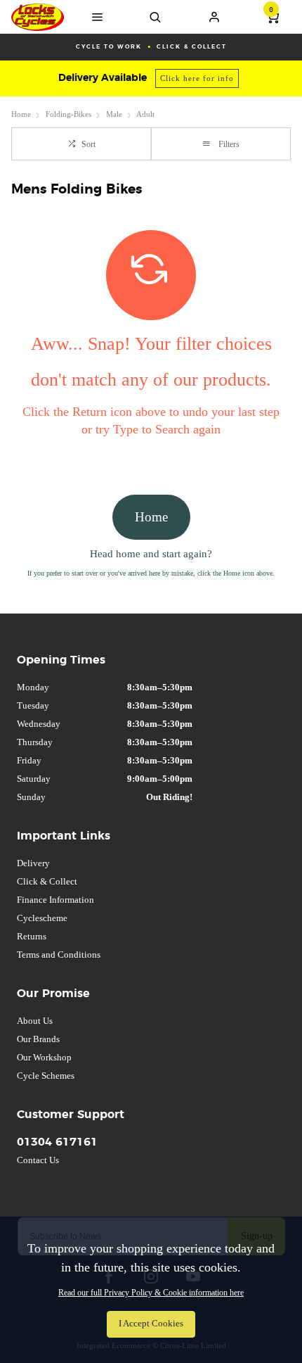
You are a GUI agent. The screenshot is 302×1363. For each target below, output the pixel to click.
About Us (35, 1020)
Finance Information (55, 899)
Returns (31, 936)
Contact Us (38, 1160)
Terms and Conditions (58, 954)
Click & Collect (47, 881)
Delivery (33, 863)
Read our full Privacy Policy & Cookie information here (151, 1292)
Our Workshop (44, 1057)
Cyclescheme (42, 918)
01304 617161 (57, 1142)
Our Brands (38, 1039)
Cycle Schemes (45, 1075)
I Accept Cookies (151, 1324)
